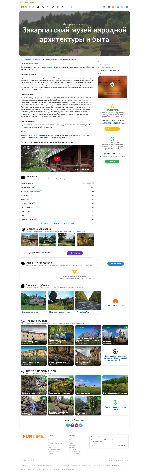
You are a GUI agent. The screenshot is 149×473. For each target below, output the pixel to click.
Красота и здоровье (53, 451)
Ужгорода (48, 67)
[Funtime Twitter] (81, 425)
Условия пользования (75, 455)
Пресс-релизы (73, 447)
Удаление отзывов (74, 453)
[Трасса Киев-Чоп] (88, 300)
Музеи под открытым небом (59, 312)
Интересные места (38, 59)
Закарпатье (37, 85)
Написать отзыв (115, 264)
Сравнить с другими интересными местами (58, 223)
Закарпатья (38, 135)
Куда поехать (27, 59)
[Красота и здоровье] (67, 7)
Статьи (71, 443)
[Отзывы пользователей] (118, 7)
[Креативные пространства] (48, 7)
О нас (70, 438)
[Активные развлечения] (62, 7)
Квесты (50, 441)
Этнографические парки (31, 312)
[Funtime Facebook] (72, 425)
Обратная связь (124, 2)
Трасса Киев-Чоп (83, 312)
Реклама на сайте (74, 441)
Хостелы (50, 453)
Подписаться (121, 445)
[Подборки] (113, 7)
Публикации (72, 445)
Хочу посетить (113, 129)
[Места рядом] (104, 7)
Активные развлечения (54, 449)
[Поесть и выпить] (58, 7)
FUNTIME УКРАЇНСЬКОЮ (27, 2)
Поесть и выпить (53, 447)
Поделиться (75, 253)
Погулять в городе (53, 440)
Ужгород (58, 125)
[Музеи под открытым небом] (61, 300)
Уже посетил (113, 161)
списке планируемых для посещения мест (112, 123)
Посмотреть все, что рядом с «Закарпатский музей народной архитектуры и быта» (115, 358)
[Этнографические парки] (33, 300)
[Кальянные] (53, 7)
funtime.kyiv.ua (112, 461)
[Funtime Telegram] (68, 425)
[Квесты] (43, 7)
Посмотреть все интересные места (115, 408)
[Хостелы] (72, 7)
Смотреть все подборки (116, 305)
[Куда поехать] (33, 7)
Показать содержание (31, 63)
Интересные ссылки (74, 451)
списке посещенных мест (106, 156)
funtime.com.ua (123, 461)
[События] (109, 7)
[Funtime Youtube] (77, 425)
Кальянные (51, 445)
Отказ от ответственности (76, 457)
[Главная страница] (21, 59)
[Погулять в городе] (38, 7)
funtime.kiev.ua (115, 465)
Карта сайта (72, 449)
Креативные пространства (55, 443)
